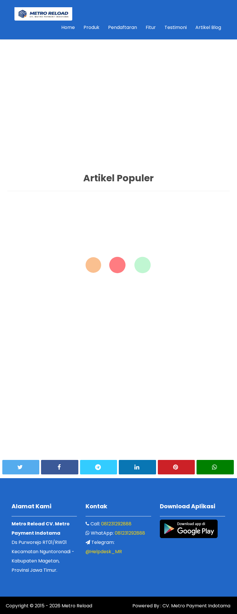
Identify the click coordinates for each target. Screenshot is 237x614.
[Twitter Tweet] (20, 467)
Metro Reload (76, 605)
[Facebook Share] (59, 467)
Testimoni (175, 27)
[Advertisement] (118, 40)
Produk (91, 27)
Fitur (151, 27)
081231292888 (116, 523)
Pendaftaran (122, 27)
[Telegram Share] (98, 467)
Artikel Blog (208, 27)
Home (68, 27)
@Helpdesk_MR (104, 551)
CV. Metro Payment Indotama (196, 605)
